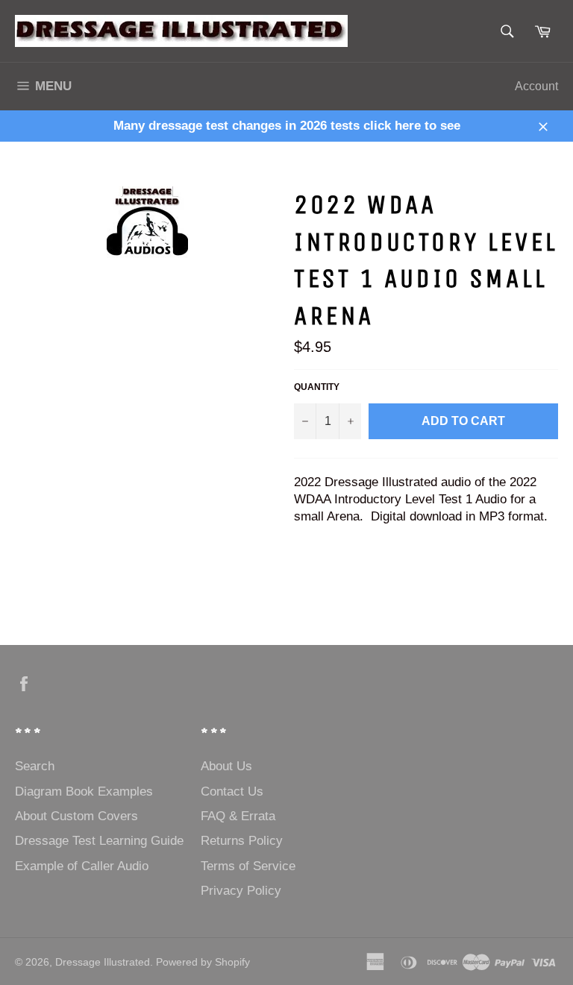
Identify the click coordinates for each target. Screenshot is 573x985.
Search (34, 766)
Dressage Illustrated (102, 962)
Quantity (316, 387)
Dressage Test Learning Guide (99, 841)
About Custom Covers (76, 816)
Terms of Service (248, 866)
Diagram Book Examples (84, 791)
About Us (226, 766)
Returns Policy (242, 841)
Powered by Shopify (203, 962)
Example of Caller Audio (81, 866)
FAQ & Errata (238, 816)
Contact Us (232, 791)
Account (536, 86)
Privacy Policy (241, 891)
